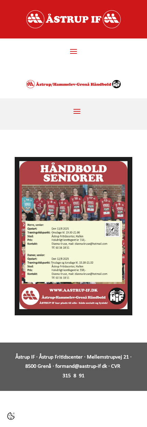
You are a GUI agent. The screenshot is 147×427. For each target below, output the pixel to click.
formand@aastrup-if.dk (81, 366)
